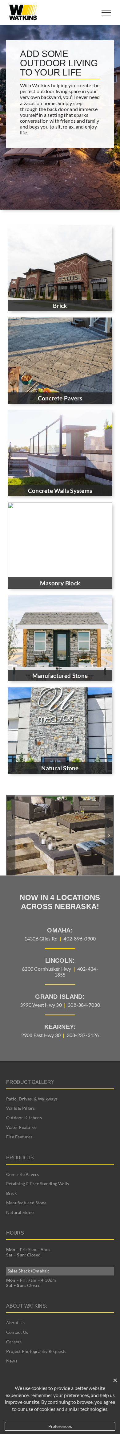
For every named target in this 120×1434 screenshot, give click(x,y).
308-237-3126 (83, 1035)
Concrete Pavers (22, 1174)
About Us (15, 1322)
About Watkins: (26, 1306)
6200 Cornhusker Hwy (46, 969)
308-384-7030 (84, 1005)
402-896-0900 (79, 938)
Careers (14, 1341)
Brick (11, 1193)
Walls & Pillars (20, 1108)
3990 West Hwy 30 (41, 1005)
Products (20, 1157)
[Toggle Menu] (106, 12)
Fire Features (19, 1136)
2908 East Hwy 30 (41, 1035)
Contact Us (17, 1332)
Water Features (21, 1127)
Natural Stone (20, 1212)
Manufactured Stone (26, 1202)
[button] (10, 835)
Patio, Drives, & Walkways (32, 1098)
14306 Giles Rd (41, 938)
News (11, 1360)
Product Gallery (30, 1082)
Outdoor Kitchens (24, 1117)
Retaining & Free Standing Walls (37, 1183)
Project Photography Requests (36, 1351)
